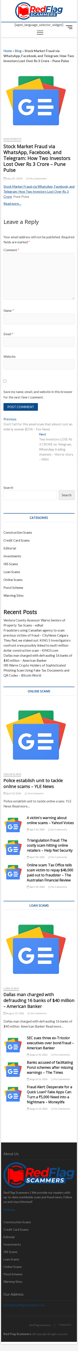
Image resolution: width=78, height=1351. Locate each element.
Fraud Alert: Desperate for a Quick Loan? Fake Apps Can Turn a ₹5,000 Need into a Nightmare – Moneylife (49, 1094)
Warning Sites (13, 595)
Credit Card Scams (16, 540)
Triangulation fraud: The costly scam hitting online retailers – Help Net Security (50, 845)
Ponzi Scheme (13, 588)
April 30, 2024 (13, 793)
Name (8, 310)
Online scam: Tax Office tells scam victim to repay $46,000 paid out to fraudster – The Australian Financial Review (50, 873)
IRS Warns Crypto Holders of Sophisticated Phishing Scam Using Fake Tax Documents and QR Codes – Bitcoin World (36, 670)
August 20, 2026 (38, 1054)
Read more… (12, 203)
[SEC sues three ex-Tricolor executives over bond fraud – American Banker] (13, 1045)
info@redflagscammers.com (25, 1305)
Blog (18, 51)
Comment (11, 250)
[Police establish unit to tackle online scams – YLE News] (39, 735)
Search (8, 488)
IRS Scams (10, 564)
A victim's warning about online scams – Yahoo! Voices (50, 820)
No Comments (38, 178)
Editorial (9, 548)
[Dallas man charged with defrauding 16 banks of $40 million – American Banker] (39, 949)
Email (8, 334)
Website (9, 356)
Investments (12, 138)
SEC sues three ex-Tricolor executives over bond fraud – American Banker (50, 1042)
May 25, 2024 (14, 178)
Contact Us (65, 1324)
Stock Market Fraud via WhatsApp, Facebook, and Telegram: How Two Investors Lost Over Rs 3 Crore (39, 191)
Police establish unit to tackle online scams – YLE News (33, 783)
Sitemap (9, 1209)
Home (7, 51)
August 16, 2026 (38, 1079)
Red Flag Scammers (40, 1325)
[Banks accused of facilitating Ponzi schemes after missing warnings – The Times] (13, 1069)
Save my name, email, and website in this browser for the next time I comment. (38, 394)
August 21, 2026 (15, 1013)
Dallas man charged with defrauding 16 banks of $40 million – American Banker (39, 1000)
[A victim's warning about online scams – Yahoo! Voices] (13, 825)
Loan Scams (11, 572)
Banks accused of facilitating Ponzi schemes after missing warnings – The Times (50, 1067)
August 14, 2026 (38, 1108)
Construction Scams (17, 532)
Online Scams (13, 580)
